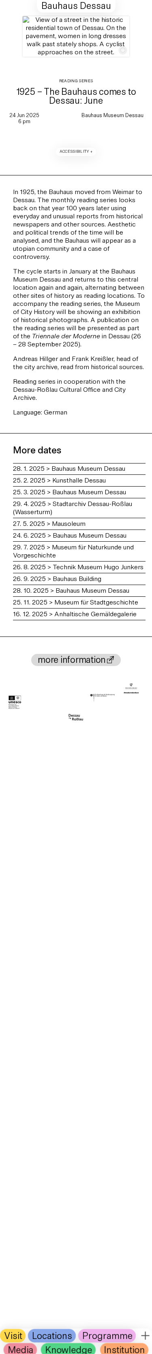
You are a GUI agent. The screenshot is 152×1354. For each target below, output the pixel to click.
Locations (52, 1336)
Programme (107, 1336)
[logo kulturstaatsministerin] (102, 698)
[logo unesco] (15, 702)
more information (72, 661)
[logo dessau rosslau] (75, 717)
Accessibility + (76, 152)
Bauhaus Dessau (76, 6)
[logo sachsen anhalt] (131, 689)
